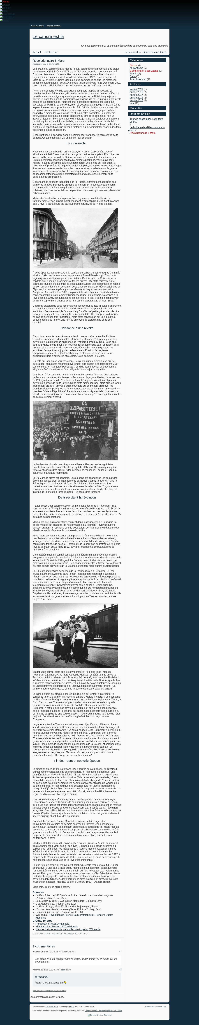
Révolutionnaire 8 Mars (142, 133)
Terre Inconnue (138, 79)
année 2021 (136, 89)
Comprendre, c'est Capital (62, 933)
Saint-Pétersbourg (84, 915)
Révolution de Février (60, 915)
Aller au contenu (53, 26)
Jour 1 (133, 121)
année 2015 (136, 100)
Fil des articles (133, 52)
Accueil (37, 52)
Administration (150, 1006)
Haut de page (161, 1006)
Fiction (133, 73)
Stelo (133, 76)
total (132, 103)
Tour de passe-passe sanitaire (146, 119)
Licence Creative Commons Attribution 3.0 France (103, 1011)
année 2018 (136, 92)
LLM (63, 970)
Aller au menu (37, 26)
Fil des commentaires (154, 52)
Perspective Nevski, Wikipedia (52, 923)
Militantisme (136, 68)
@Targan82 (41, 977)
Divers (47, 933)
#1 (120, 951)
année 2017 (136, 95)
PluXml (71, 1006)
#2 (120, 969)
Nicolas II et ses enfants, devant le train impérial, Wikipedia (68, 929)
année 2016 (136, 97)
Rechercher (51, 52)
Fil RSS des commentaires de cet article (49, 991)
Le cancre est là (48, 36)
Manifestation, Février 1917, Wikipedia (57, 926)
